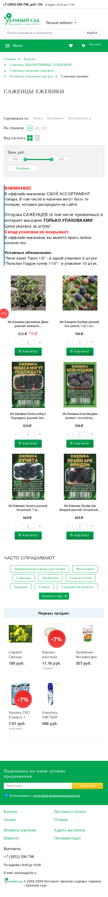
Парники (20, 587)
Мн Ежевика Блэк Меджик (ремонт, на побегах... (80, 416)
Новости (11, 838)
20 (29, 128)
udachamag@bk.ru (25, 873)
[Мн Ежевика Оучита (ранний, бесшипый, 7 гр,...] (28, 477)
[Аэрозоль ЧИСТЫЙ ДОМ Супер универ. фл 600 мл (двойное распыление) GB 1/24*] (54, 694)
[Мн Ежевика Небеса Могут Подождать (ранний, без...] (28, 385)
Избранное (46, 45)
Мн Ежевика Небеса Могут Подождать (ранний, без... (28, 416)
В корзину (28, 351)
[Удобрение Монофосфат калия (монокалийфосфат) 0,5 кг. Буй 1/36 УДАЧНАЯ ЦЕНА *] (87, 634)
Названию (54, 118)
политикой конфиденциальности (56, 795)
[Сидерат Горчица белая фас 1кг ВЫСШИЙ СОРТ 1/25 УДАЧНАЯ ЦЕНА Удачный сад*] (20, 634)
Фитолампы (85, 569)
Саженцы (24, 578)
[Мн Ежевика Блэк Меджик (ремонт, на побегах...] (80, 385)
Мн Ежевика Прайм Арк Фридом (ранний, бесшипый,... (79, 508)
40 (37, 128)
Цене (37, 118)
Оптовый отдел (67, 838)
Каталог (11, 811)
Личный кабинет (59, 23)
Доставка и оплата (70, 811)
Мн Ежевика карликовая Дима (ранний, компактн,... (28, 324)
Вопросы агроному (20, 830)
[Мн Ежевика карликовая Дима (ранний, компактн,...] (28, 293)
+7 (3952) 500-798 (19, 857)
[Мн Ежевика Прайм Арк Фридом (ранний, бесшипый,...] (80, 477)
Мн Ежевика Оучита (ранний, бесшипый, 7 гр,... (28, 508)
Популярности (78, 118)
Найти (92, 33)
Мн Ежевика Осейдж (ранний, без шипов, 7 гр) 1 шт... (80, 324)
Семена (44, 587)
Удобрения (50, 578)
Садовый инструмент (77, 587)
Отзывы (61, 819)
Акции (10, 819)
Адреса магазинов (69, 830)
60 (44, 128)
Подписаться (87, 785)
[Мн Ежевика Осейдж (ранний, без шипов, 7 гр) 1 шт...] (80, 293)
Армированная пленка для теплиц (39, 569)
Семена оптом (80, 578)
